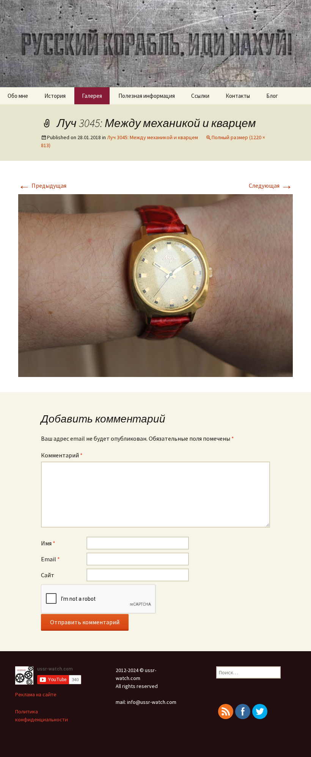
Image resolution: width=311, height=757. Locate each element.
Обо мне (18, 95)
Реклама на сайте (36, 694)
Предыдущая (42, 185)
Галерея (92, 95)
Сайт (47, 575)
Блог (272, 95)
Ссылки (200, 95)
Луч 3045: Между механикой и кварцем (152, 137)
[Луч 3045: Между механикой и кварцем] (155, 285)
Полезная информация (146, 95)
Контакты (238, 95)
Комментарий (62, 455)
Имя (48, 543)
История (55, 95)
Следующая (271, 185)
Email (50, 559)
